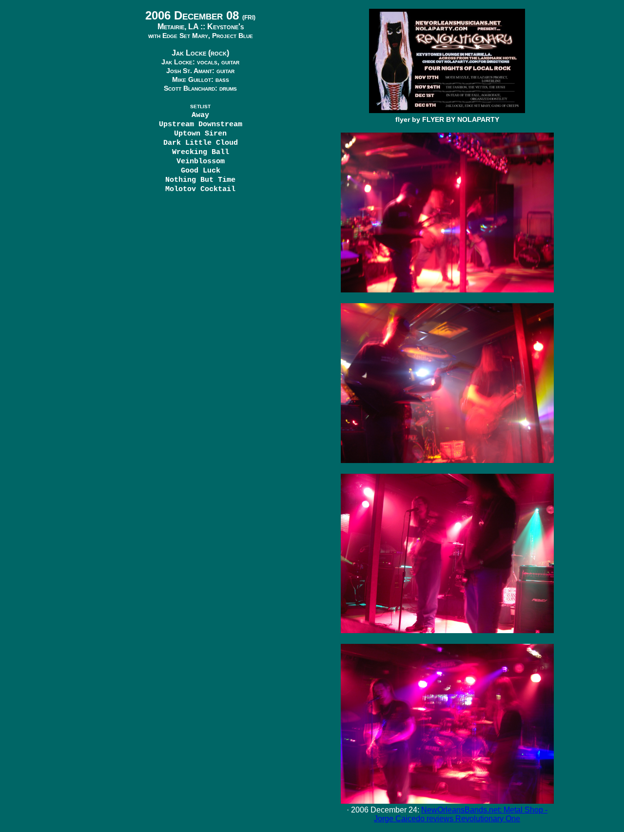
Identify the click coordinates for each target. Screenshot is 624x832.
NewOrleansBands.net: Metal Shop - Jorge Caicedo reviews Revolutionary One (460, 814)
